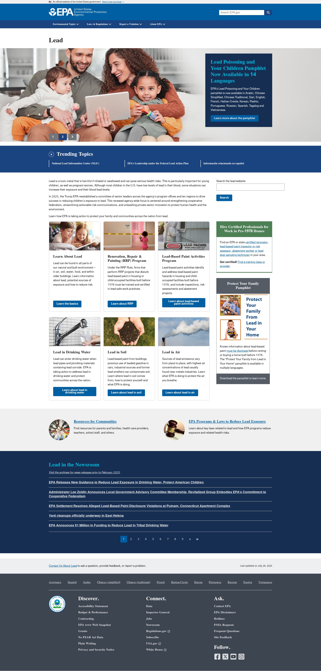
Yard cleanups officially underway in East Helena (86, 515)
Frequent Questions (226, 631)
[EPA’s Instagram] (241, 656)
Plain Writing (87, 643)
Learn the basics (67, 304)
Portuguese (215, 582)
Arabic (87, 582)
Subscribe (152, 637)
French (161, 582)
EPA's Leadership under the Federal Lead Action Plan (158, 163)
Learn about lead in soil (126, 393)
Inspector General (158, 612)
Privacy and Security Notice (96, 649)
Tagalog (247, 582)
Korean (198, 582)
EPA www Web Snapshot (94, 625)
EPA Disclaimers (225, 612)
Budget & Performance (93, 612)
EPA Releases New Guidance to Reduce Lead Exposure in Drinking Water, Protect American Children (126, 482)
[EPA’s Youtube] (233, 656)
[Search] (268, 12)
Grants (82, 631)
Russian (232, 582)
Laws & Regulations (97, 24)
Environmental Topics (64, 24)
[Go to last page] (197, 539)
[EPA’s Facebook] (217, 656)
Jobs (149, 618)
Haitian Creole (179, 582)
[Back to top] (312, 662)
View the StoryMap (226, 97)
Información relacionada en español (223, 163)
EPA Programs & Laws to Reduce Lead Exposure (227, 421)
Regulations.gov (156, 631)
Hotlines (219, 618)
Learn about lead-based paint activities (183, 302)
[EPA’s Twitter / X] (225, 656)
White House (154, 649)
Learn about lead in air (180, 393)
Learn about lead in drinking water (74, 391)
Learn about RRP (122, 304)
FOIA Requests (224, 625)
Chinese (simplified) (108, 582)
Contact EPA (222, 606)
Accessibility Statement (93, 606)
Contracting (86, 618)
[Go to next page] (190, 539)
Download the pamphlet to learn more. (243, 378)
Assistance (55, 582)
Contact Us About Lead (63, 566)
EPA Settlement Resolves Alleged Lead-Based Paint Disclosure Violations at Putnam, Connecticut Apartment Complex (139, 506)
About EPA (156, 24)
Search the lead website (230, 181)
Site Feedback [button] (223, 637)
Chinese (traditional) (138, 582)
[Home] (77, 12)
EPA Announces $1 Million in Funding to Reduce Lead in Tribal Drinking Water (108, 525)
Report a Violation (129, 24)
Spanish (72, 582)
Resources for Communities (95, 421)
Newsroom (153, 625)
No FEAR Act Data (90, 637)
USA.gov (151, 643)
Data (149, 606)
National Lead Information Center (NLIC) (75, 163)
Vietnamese (265, 582)
